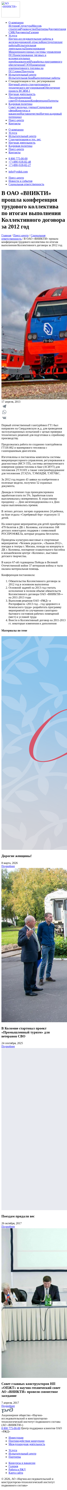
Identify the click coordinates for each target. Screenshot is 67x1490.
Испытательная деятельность (22, 47)
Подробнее (8, 866)
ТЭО (27, 64)
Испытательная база (21, 77)
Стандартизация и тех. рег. (25, 139)
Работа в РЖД (17, 1469)
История (14, 25)
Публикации (23, 100)
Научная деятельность (22, 94)
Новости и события (20, 181)
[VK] (33, 418)
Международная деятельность (27, 1444)
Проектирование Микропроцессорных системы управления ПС (35, 52)
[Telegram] (33, 406)
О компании (16, 22)
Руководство (28, 29)
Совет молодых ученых (23, 107)
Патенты (53, 100)
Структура (25, 25)
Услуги (13, 35)
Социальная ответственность (26, 184)
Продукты (28, 71)
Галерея (34, 32)
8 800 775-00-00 (18, 158)
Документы (22, 32)
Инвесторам (16, 1437)
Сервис (17, 71)
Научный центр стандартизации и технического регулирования (29, 86)
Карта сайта (16, 1472)
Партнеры (42, 29)
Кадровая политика (20, 103)
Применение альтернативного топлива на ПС (27, 68)
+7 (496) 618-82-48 (20, 161)
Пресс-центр (16, 120)
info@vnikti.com (18, 171)
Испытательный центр (22, 74)
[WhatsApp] (33, 412)
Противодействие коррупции (26, 1440)
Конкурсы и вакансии (19, 112)
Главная (6, 235)
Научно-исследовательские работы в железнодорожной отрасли (31, 40)
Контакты (15, 123)
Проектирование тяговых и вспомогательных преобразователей (27, 58)
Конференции (39, 100)
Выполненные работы (46, 77)
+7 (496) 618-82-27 (20, 165)
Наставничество (30, 113)
